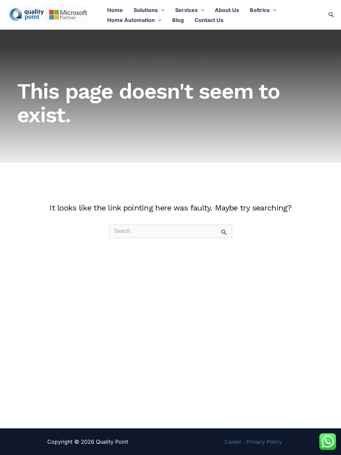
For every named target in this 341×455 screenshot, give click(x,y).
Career (232, 441)
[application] (161, 10)
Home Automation (131, 20)
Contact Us (208, 20)
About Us (227, 10)
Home (115, 10)
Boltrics (260, 10)
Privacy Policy (264, 441)
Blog (178, 20)
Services (186, 10)
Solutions (146, 10)
